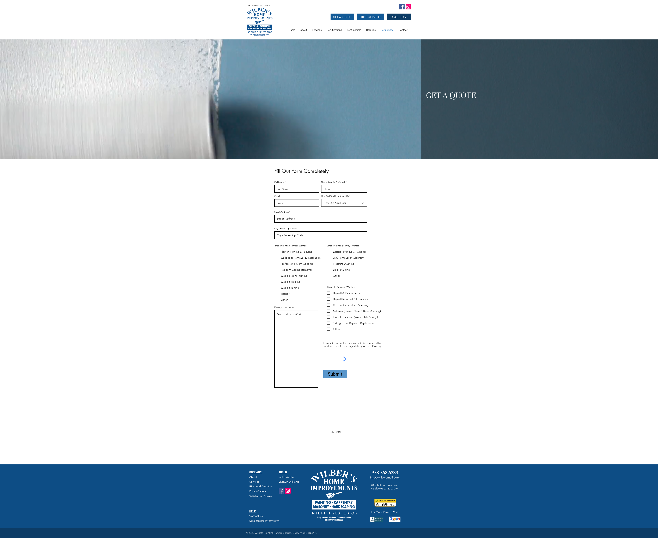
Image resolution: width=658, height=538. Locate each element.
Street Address (281, 212)
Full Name (279, 182)
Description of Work (284, 307)
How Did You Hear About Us (335, 196)
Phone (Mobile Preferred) (333, 182)
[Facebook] (402, 6)
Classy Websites (301, 532)
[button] (354, 29)
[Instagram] (408, 6)
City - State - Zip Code (285, 228)
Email (277, 196)
